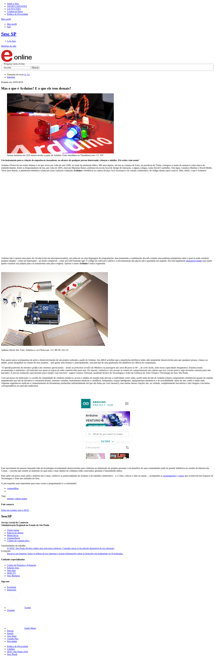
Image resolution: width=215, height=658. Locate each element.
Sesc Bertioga (13, 575)
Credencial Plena (15, 11)
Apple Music (30, 628)
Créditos (11, 649)
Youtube (11, 610)
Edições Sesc (13, 568)
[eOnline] (16, 61)
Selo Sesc (11, 570)
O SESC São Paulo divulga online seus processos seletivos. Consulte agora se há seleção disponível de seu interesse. (61, 548)
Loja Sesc (11, 41)
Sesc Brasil (12, 654)
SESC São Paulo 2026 (17, 651)
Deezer (10, 631)
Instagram (11, 590)
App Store (12, 636)
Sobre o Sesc (13, 3)
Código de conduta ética (18, 540)
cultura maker (21, 498)
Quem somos (13, 530)
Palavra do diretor (15, 533)
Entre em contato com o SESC (15, 510)
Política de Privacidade (17, 14)
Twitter (27, 607)
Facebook (11, 587)
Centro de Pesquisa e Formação (21, 565)
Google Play (13, 638)
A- (25, 74)
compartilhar (13, 488)
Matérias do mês (8, 46)
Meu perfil (12, 24)
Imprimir (11, 77)
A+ (28, 74)
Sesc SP (8, 33)
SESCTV (11, 573)
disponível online (194, 261)
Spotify (10, 633)
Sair (9, 26)
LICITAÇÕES (14, 9)
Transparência (13, 538)
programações (169, 476)
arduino (10, 498)
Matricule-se (12, 535)
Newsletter (12, 641)
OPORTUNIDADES (17, 6)
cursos (181, 476)
